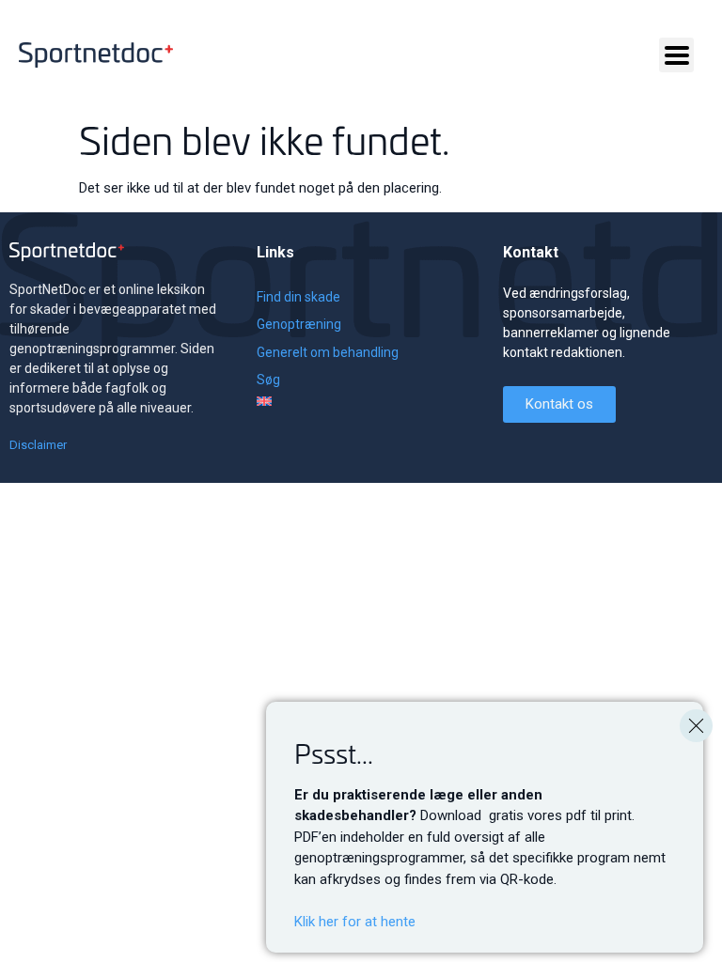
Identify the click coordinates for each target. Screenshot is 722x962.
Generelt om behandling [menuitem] (328, 352)
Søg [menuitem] (268, 379)
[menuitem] (328, 402)
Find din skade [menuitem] (298, 296)
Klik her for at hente (355, 921)
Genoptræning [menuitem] (299, 324)
